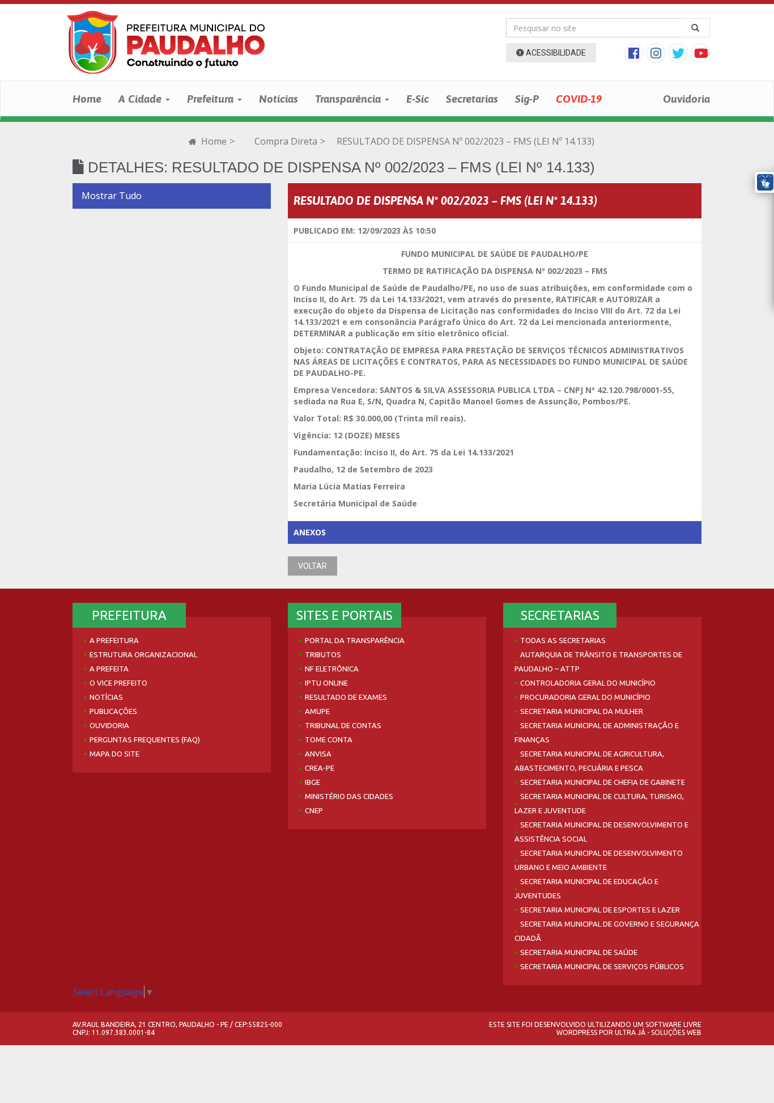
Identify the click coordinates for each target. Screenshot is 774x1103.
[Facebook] (635, 54)
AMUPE (317, 711)
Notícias (278, 98)
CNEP (314, 810)
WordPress (576, 1032)
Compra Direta (285, 141)
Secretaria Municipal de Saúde (578, 952)
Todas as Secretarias (563, 640)
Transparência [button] (349, 98)
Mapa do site (114, 754)
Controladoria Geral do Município (588, 683)
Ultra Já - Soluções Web (658, 1032)
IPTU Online (326, 683)
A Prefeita (109, 669)
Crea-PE (319, 768)
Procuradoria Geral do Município (585, 697)
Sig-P (527, 98)
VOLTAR (312, 565)
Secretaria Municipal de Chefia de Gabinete (602, 782)
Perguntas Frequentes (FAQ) (145, 739)
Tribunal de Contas (343, 725)
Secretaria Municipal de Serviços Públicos (602, 966)
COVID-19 (579, 98)
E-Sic (417, 98)
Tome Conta (328, 739)
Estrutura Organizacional (143, 654)
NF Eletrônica (332, 669)
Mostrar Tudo (112, 195)
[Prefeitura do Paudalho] (166, 42)
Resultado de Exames (346, 697)
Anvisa (318, 754)
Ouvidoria (686, 98)
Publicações (113, 711)
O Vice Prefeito (118, 683)
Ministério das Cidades (349, 796)
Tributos (323, 654)
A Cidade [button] (141, 98)
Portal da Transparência (355, 640)
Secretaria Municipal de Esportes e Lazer (600, 910)
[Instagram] (657, 54)
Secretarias (472, 98)
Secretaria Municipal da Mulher (581, 711)
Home (87, 98)
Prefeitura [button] (211, 98)
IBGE (312, 782)
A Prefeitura (114, 640)
